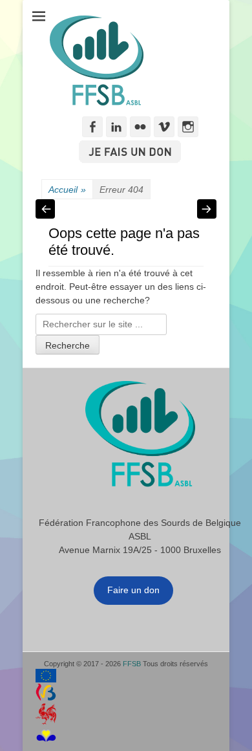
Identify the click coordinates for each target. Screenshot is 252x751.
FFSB (132, 664)
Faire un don (133, 590)
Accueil (67, 189)
